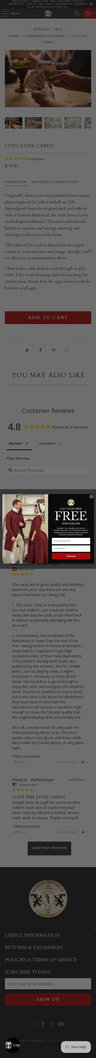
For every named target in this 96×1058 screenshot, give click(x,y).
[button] (71, 509)
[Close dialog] (91, 496)
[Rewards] (12, 1045)
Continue (71, 556)
